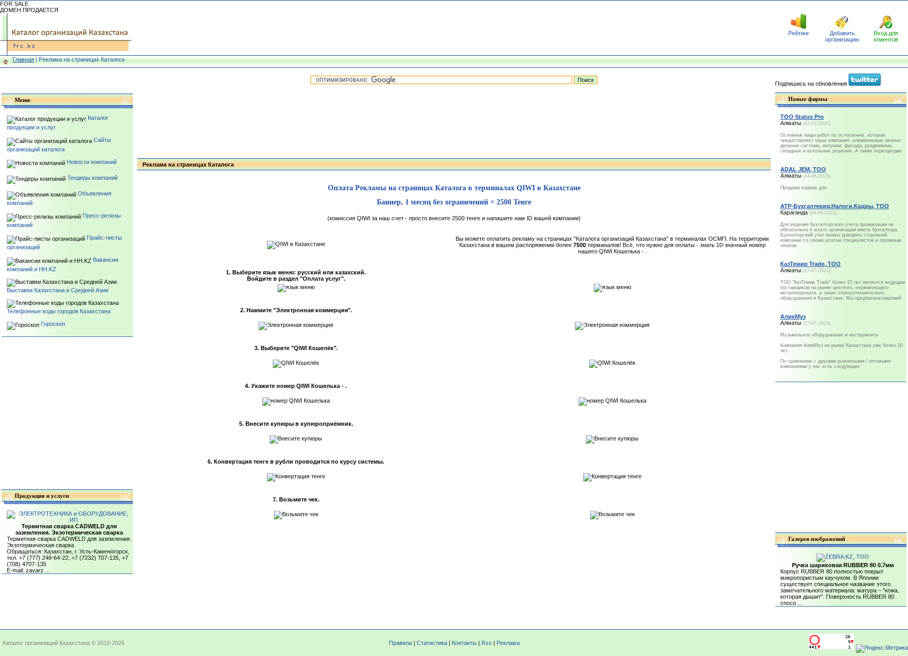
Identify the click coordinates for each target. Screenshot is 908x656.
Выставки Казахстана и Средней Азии (57, 290)
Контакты (464, 643)
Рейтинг (798, 33)
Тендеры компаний (92, 178)
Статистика (432, 643)
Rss (486, 643)
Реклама (508, 643)
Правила (400, 643)
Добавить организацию (842, 36)
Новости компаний (92, 162)
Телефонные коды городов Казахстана (58, 311)
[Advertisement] (454, 28)
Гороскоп (53, 324)
